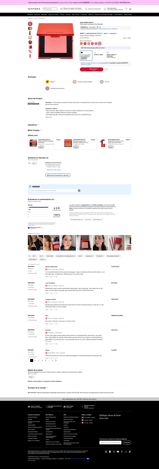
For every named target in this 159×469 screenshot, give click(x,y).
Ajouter (41, 147)
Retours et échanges (68, 419)
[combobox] (50, 8)
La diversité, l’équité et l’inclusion (35, 434)
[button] (108, 33)
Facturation (66, 427)
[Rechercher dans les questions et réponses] (29, 163)
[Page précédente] (28, 360)
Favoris (47, 439)
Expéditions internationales (70, 429)
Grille (124, 38)
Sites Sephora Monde (33, 431)
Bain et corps (75, 14)
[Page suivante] (55, 360)
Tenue (109, 28)
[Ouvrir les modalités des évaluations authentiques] (42, 228)
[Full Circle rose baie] (92, 43)
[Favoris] (126, 8)
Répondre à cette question (54, 170)
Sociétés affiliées (31, 425)
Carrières (30, 419)
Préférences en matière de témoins (79, 458)
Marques (91, 14)
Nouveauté (30, 14)
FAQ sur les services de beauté (71, 434)
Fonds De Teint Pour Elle (72, 392)
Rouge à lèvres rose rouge (107, 392)
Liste (129, 38)
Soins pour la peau (53, 14)
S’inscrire (127, 442)
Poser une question (33, 160)
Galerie (47, 419)
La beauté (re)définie (32, 438)
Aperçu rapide (33, 147)
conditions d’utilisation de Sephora (49, 458)
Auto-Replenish (49, 431)
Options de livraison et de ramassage (69, 422)
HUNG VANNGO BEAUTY (87, 22)
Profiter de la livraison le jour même (54, 444)
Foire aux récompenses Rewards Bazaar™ (51, 436)
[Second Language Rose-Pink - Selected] (99, 43)
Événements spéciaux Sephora (35, 427)
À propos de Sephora (32, 417)
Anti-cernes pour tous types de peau (89, 392)
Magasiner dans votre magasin (53, 442)
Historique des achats (50, 423)
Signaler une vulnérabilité (33, 440)
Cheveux (68, 14)
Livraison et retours (86, 64)
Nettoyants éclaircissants (43, 392)
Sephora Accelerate (32, 436)
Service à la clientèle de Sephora (71, 417)
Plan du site (67, 458)
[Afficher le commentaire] (100, 243)
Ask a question (92, 27)
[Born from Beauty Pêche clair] (89, 43)
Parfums (62, 14)
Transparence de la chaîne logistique (34, 422)
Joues (35, 18)
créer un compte (97, 63)
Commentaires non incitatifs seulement (65, 256)
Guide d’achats (67, 431)
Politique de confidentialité (34, 458)
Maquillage (44, 14)
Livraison (66, 425)
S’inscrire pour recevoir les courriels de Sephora (113, 439)
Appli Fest (37, 14)
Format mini (84, 14)
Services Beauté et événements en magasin (53, 428)
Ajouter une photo (32, 374)
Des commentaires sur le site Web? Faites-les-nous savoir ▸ (79, 399)
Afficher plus (48, 117)
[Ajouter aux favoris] (106, 69)
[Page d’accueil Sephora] (33, 9)
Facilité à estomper (102, 28)
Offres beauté (49, 434)
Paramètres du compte (51, 426)
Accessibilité (66, 440)
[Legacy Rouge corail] (85, 43)
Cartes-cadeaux (118, 14)
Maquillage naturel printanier (58, 392)
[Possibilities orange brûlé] (81, 43)
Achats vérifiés (50, 256)
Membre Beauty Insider (51, 417)
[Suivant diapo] (73, 41)
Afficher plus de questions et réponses (58, 175)
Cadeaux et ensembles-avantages (104, 14)
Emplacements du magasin (70, 436)
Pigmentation (114, 28)
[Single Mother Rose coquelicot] (96, 43)
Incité (40, 249)
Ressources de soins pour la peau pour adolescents (71, 443)
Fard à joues (41, 18)
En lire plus (48, 341)
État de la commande (50, 421)
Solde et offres (128, 14)
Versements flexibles (68, 438)
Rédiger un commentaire (34, 201)
